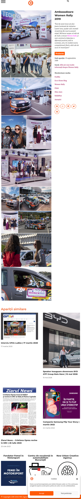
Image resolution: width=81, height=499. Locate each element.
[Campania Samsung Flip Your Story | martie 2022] (61, 402)
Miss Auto (58, 92)
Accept (41, 493)
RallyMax (58, 96)
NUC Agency (24, 497)
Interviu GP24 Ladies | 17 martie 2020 (19, 343)
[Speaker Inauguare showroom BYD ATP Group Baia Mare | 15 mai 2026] (61, 340)
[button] (77, 479)
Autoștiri (58, 100)
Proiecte (60, 53)
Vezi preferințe (66, 493)
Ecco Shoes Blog (61, 81)
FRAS (57, 88)
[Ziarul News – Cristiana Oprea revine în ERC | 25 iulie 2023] (19, 411)
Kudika (57, 77)
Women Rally (72, 36)
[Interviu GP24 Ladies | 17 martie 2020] (19, 326)
